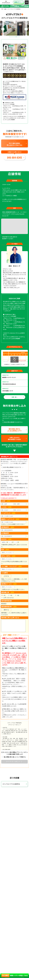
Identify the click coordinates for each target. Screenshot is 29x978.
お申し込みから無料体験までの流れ (14, 438)
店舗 (5, 9)
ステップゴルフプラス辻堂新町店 (11, 784)
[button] (3, 29)
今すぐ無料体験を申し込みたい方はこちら (14, 144)
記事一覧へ (14, 397)
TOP (2, 9)
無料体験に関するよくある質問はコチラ (14, 430)
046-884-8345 (14, 157)
